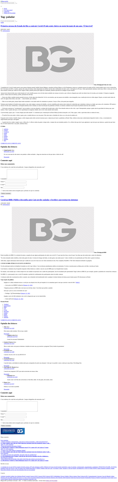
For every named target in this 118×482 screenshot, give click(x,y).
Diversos (19, 477)
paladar (6, 136)
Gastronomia (103, 477)
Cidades (66, 476)
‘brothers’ (6, 304)
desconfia (6, 311)
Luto (35, 479)
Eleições (48, 477)
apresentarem (7, 305)
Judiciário (31, 479)
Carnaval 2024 (42, 476)
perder (5, 314)
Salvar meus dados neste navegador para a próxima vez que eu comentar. (21, 190)
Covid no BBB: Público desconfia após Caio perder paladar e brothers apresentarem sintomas (39, 200)
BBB (5, 307)
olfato (5, 135)
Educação (43, 477)
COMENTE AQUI (6, 143)
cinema (75, 476)
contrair (6, 130)
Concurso (99, 476)
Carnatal (27, 476)
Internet (21, 479)
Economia (33, 477)
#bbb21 (78, 282)
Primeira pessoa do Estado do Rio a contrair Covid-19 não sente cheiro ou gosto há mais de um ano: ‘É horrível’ (47, 26)
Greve (115, 477)
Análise (12, 476)
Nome (3, 181)
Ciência (71, 476)
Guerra (2, 479)
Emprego (68, 477)
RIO (5, 140)
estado (5, 133)
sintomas (6, 317)
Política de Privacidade (9, 13)
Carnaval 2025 (49, 476)
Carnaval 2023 (34, 476)
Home (5, 8)
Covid (5, 310)
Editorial (38, 477)
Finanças (93, 477)
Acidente (3, 476)
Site (2, 187)
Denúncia (3, 477)
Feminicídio (88, 477)
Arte (15, 476)
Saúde (2, 22)
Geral (108, 477)
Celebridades (56, 476)
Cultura (112, 476)
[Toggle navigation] (1, 6)
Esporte (83, 477)
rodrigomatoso (6, 30)
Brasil (23, 476)
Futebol (98, 477)
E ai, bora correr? (8, 10)
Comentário (4, 179)
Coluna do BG (84, 476)
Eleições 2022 (54, 477)
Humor (6, 479)
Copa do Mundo (106, 476)
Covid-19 (6, 132)
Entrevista (73, 477)
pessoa (5, 137)
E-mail (3, 184)
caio (5, 308)
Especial (78, 477)
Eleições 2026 (62, 477)
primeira (6, 139)
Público (6, 316)
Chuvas (62, 476)
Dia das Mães (9, 477)
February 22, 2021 (28, 285)
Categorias (6, 11)
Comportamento (92, 476)
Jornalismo (26, 479)
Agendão (7, 476)
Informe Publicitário (13, 479)
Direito (15, 477)
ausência (6, 129)
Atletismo (19, 476)
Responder (6, 157)
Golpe (112, 477)
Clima (78, 476)
